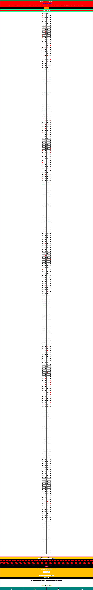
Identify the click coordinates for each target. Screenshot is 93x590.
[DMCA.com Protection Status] (46, 577)
